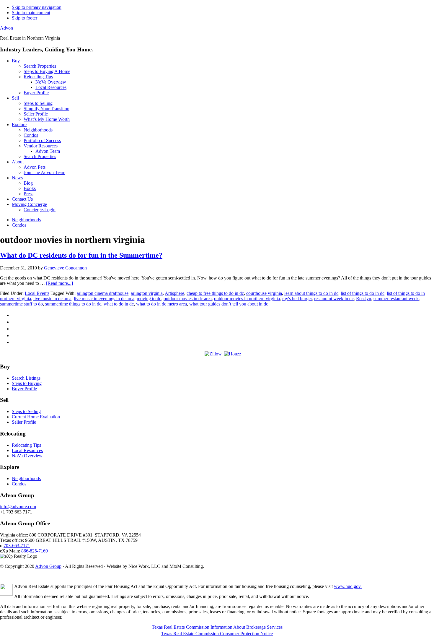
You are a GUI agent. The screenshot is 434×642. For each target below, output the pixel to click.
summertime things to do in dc (73, 303)
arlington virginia (147, 293)
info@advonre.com (18, 506)
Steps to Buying (27, 383)
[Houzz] (232, 353)
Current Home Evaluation (36, 416)
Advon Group (48, 566)
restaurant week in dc (334, 298)
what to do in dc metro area (161, 303)
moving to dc (149, 298)
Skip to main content (31, 12)
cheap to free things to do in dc (215, 293)
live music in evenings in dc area (104, 298)
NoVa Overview (27, 455)
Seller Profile (24, 422)
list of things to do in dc (362, 293)
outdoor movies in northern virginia (247, 298)
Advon (6, 27)
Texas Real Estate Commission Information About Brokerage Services (217, 627)
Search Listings (26, 378)
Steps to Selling (26, 411)
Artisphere (174, 293)
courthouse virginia (264, 293)
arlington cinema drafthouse (102, 293)
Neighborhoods (26, 478)
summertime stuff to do (21, 303)
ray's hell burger (297, 298)
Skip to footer (24, 17)
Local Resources (27, 450)
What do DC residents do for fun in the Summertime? (81, 255)
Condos (19, 483)
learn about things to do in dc (311, 293)
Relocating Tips (26, 445)
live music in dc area (52, 298)
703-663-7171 (17, 545)
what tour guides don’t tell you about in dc (228, 303)
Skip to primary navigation (36, 7)
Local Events (37, 293)
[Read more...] (59, 283)
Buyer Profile (24, 388)
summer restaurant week (396, 298)
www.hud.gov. (348, 586)
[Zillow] (213, 353)
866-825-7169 (34, 550)
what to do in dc (119, 303)
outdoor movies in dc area (188, 298)
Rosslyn (363, 298)
